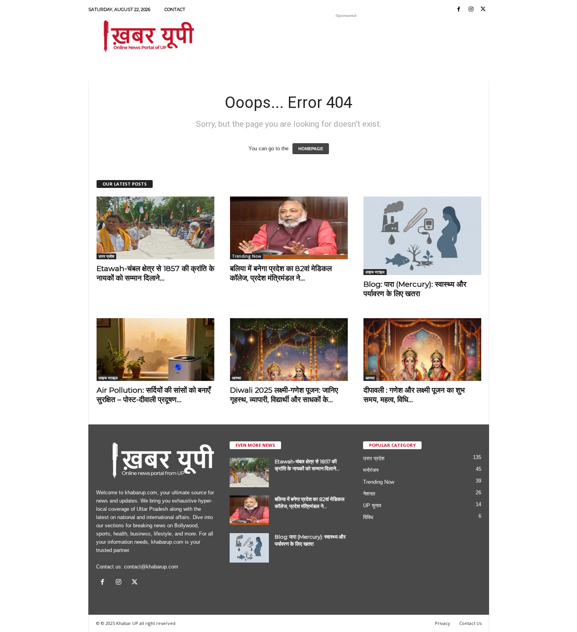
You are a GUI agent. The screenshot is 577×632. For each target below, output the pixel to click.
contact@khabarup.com (151, 567)
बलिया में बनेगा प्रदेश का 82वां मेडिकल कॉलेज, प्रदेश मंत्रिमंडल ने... (281, 273)
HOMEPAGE (310, 148)
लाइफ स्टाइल (375, 272)
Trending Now (246, 256)
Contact (174, 9)
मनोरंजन (370, 470)
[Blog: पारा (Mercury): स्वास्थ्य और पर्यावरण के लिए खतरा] (422, 236)
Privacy (442, 623)
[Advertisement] (346, 37)
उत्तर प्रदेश (106, 256)
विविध (368, 517)
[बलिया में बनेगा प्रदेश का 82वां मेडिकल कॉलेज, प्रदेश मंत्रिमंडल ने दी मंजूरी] (289, 228)
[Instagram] (471, 9)
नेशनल (369, 494)
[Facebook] (459, 9)
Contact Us (470, 623)
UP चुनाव (372, 505)
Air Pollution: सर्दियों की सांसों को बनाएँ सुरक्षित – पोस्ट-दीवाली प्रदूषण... (153, 395)
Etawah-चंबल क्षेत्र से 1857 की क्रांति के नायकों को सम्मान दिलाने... (155, 273)
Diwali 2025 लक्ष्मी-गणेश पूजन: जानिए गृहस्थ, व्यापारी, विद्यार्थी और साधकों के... (284, 395)
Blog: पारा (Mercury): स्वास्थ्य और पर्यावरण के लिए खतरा (414, 289)
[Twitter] (483, 9)
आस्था (236, 378)
